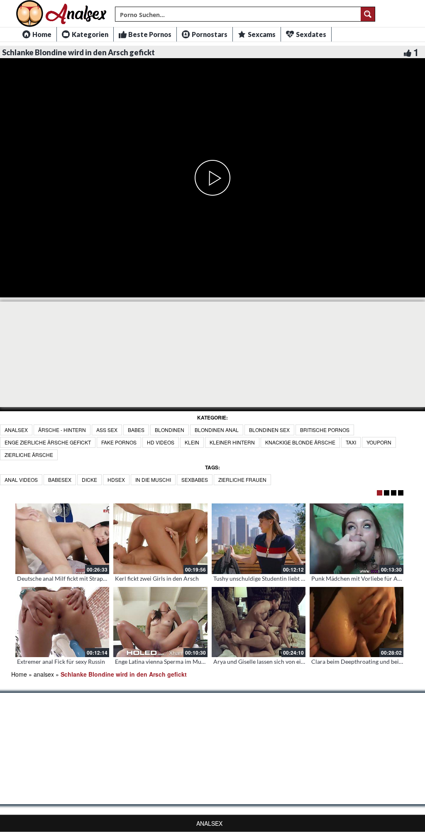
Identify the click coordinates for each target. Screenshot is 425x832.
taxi (351, 442)
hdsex (116, 479)
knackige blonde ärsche (300, 442)
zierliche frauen (242, 479)
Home (19, 674)
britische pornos (324, 429)
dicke (89, 479)
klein (192, 442)
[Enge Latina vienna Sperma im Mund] (160, 622)
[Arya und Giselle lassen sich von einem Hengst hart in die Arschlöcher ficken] (258, 622)
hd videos (160, 442)
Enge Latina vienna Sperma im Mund (161, 661)
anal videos (21, 479)
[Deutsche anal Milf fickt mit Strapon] (62, 538)
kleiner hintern (232, 442)
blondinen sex (269, 429)
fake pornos (119, 442)
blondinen (169, 429)
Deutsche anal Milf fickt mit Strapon (63, 578)
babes (136, 429)
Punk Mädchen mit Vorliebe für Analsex (362, 578)
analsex (16, 429)
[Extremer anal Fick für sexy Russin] (62, 622)
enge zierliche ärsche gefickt (48, 442)
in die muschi (153, 479)
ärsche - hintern (62, 429)
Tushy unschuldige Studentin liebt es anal (265, 578)
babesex (59, 479)
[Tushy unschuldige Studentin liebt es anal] (258, 538)
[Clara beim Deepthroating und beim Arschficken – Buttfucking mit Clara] (356, 622)
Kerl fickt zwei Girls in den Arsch (157, 578)
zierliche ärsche (29, 454)
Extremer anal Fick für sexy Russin (61, 661)
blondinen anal (217, 429)
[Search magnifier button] (368, 14)
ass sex (106, 429)
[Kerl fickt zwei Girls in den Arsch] (160, 538)
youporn (378, 442)
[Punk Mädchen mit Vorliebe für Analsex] (356, 538)
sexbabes (194, 479)
